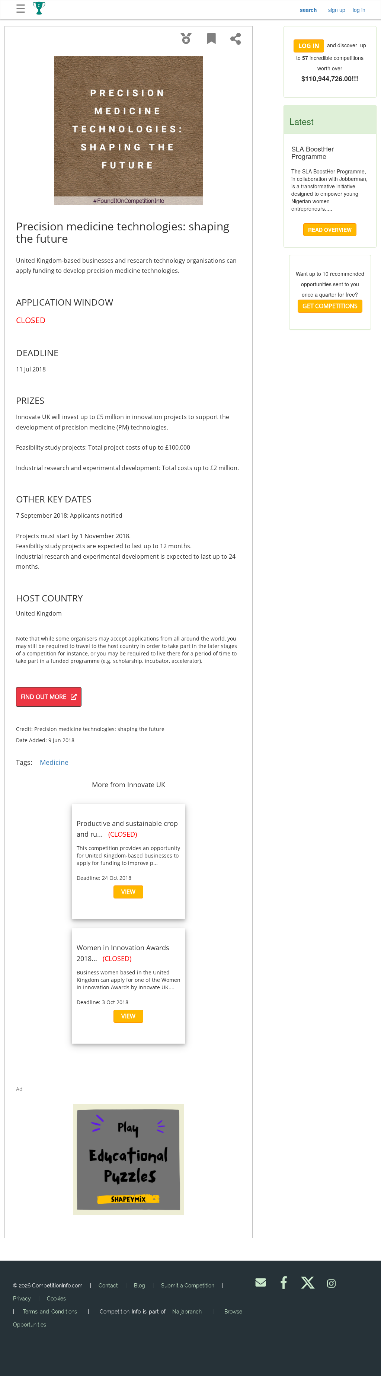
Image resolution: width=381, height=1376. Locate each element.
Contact (108, 1286)
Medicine (54, 762)
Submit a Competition (187, 1286)
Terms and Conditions (50, 1312)
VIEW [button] (128, 892)
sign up (336, 9)
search (308, 9)
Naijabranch (187, 1312)
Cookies (56, 1299)
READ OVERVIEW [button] (330, 229)
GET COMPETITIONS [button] (330, 306)
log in (359, 9)
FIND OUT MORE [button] (46, 697)
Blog (139, 1286)
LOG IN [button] (308, 46)
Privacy (22, 1299)
